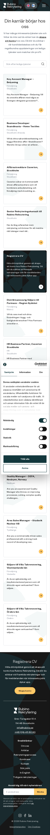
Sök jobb (25, 768)
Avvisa (25, 468)
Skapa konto (25, 690)
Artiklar (25, 750)
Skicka (40, 791)
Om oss (25, 745)
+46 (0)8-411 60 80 (25, 732)
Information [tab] (25, 372)
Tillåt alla (25, 459)
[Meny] (44, 5)
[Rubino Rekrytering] (12, 5)
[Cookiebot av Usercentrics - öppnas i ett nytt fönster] (35, 364)
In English (25, 772)
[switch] (43, 429)
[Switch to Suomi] (33, 5)
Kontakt (25, 763)
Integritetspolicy (18, 826)
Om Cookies (34, 826)
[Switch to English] (28, 5)
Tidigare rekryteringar (25, 777)
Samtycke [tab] (9, 372)
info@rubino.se (25, 727)
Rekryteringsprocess (25, 754)
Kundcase (25, 759)
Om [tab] (41, 372)
